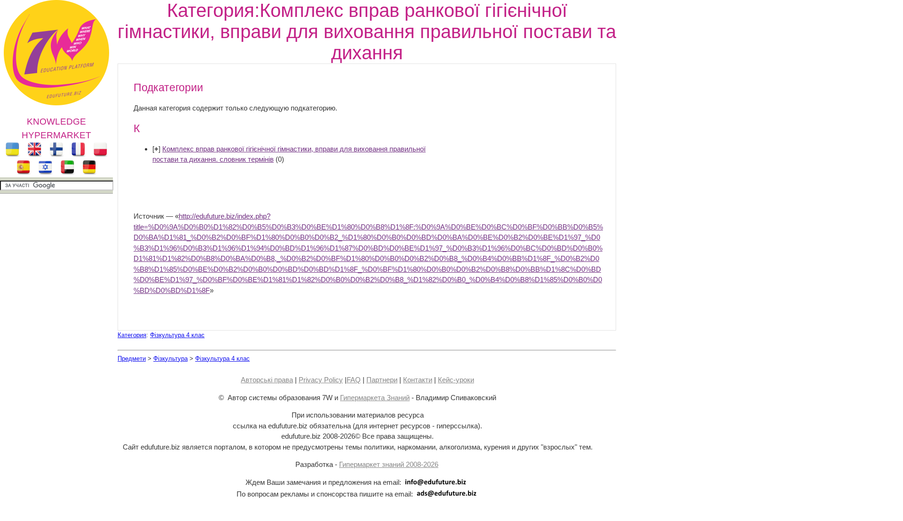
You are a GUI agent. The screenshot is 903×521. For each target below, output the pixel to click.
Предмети (132, 358)
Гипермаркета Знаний (375, 398)
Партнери (381, 380)
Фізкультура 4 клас (177, 335)
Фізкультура (170, 358)
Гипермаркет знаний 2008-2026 (388, 464)
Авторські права (267, 380)
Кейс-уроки (456, 380)
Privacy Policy (321, 380)
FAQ (354, 380)
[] (156, 149)
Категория (132, 335)
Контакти (417, 380)
